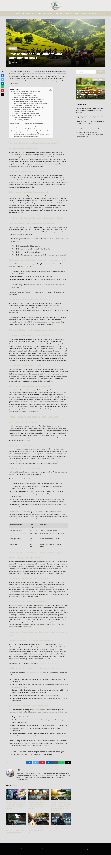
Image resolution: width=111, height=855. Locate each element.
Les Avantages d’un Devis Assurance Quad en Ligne (27, 123)
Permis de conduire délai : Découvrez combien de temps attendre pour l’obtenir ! (37, 805)
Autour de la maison (29, 14)
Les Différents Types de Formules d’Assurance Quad (27, 99)
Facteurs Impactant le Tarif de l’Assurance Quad (26, 115)
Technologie (93, 14)
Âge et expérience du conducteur (23, 117)
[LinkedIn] (2, 83)
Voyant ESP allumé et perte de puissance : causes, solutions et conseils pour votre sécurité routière (15, 829)
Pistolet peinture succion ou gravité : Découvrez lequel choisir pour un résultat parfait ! (15, 805)
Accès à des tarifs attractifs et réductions (25, 129)
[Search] (107, 14)
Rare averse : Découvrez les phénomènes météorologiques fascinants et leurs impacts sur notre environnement (89, 134)
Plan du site (77, 849)
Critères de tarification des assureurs (24, 121)
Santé (77, 14)
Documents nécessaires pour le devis (24, 111)
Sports (84, 14)
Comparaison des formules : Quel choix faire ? (26, 105)
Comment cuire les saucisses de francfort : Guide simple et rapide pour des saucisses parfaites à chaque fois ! (89, 93)
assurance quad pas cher (34, 672)
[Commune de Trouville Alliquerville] (55, 5)
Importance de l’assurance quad (23, 93)
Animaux (69, 14)
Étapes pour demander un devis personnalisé (26, 109)
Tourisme (17, 14)
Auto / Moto (59, 14)
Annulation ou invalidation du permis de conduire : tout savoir (61, 829)
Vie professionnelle (45, 14)
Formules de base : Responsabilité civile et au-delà (28, 101)
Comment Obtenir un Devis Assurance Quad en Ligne (27, 107)
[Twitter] (2, 79)
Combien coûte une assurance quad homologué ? (27, 133)
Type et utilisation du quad (21, 119)
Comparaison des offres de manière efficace (26, 127)
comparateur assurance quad (48, 663)
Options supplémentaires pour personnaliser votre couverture (31, 103)
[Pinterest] (2, 90)
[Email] (2, 94)
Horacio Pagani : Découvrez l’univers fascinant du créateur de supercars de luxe (38, 829)
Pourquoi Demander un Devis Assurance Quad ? (26, 92)
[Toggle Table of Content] (50, 89)
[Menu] (4, 13)
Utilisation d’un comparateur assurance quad (26, 113)
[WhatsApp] (2, 86)
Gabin (18, 770)
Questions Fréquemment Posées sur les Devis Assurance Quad (30, 131)
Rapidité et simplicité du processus (23, 125)
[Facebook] (2, 75)
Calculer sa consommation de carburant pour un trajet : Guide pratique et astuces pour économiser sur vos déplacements (61, 806)
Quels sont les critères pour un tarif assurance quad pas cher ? (31, 135)
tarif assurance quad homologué (47, 479)
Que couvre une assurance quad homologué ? (26, 136)
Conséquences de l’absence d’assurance (25, 95)
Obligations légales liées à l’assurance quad (26, 97)
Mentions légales (85, 849)
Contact (70, 849)
